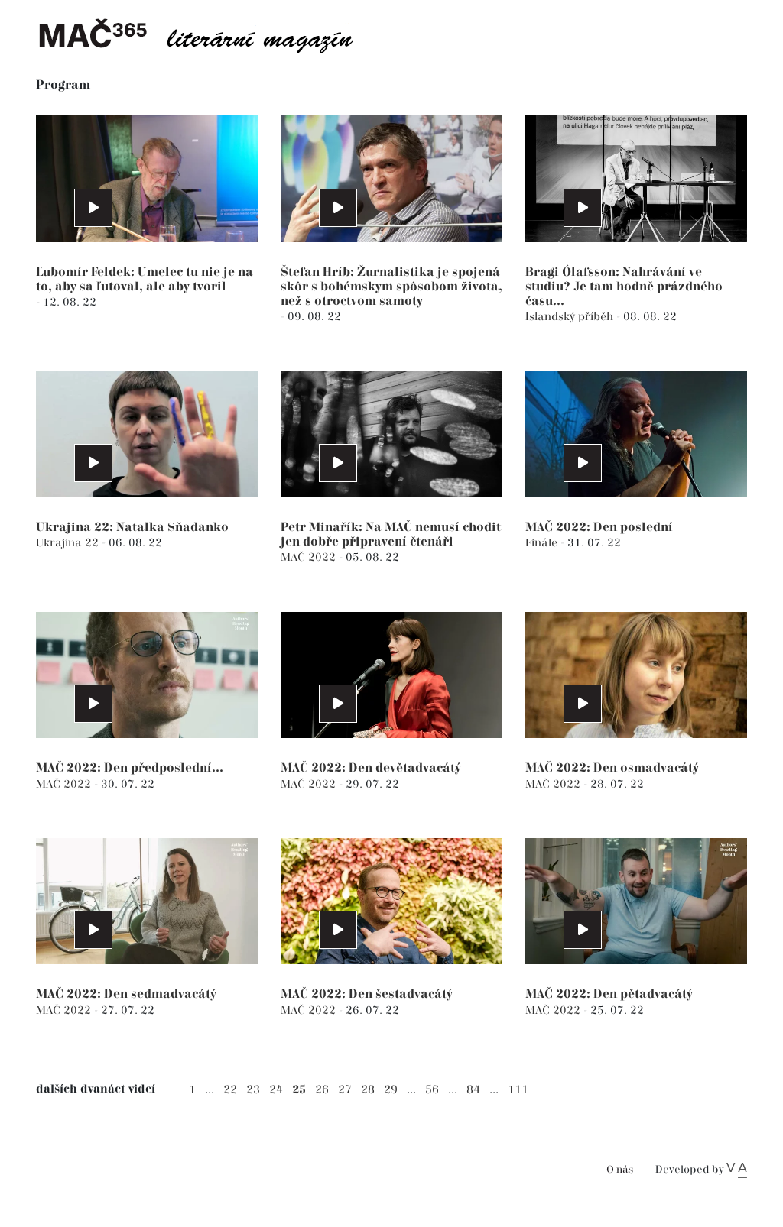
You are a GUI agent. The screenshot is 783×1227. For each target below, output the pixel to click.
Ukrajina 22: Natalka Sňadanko (132, 527)
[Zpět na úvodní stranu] (208, 34)
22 (230, 1090)
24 (276, 1090)
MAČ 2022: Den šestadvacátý (367, 994)
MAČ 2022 (310, 557)
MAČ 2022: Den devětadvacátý (371, 768)
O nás (619, 1170)
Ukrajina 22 (69, 543)
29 (391, 1090)
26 (322, 1090)
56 (432, 1090)
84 (473, 1090)
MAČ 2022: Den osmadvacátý (612, 768)
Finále (542, 543)
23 (253, 1090)
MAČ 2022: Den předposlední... (129, 768)
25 (299, 1090)
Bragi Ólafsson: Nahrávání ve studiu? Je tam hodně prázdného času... (624, 287)
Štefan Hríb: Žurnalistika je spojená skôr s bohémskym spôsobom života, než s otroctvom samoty (391, 287)
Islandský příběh (570, 316)
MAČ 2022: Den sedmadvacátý (126, 994)
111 (518, 1090)
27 (345, 1090)
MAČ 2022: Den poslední (599, 527)
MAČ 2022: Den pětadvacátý (609, 994)
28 (368, 1090)
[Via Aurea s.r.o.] (736, 1169)
